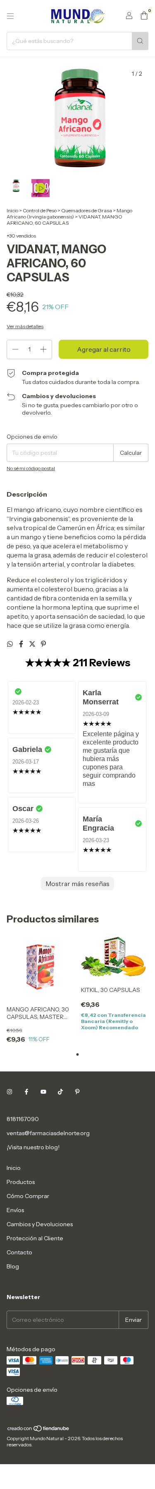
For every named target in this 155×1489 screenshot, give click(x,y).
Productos (21, 1182)
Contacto (19, 1252)
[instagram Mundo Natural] (9, 1091)
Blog (13, 1266)
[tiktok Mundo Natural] (60, 1091)
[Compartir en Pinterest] (43, 644)
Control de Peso (40, 210)
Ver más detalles (25, 326)
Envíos (15, 1210)
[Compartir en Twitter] (33, 644)
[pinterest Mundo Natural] (77, 1091)
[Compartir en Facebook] (22, 644)
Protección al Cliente (35, 1238)
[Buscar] (140, 41)
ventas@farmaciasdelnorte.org (48, 1133)
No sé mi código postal (31, 468)
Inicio (12, 210)
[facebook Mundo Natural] (26, 1091)
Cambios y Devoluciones (40, 1224)
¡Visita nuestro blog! (33, 1147)
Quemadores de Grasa (86, 210)
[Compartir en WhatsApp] (10, 644)
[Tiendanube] (39, 1430)
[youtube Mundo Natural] (43, 1091)
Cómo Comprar (28, 1196)
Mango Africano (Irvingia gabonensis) (69, 213)
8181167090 (23, 1119)
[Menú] (10, 16)
